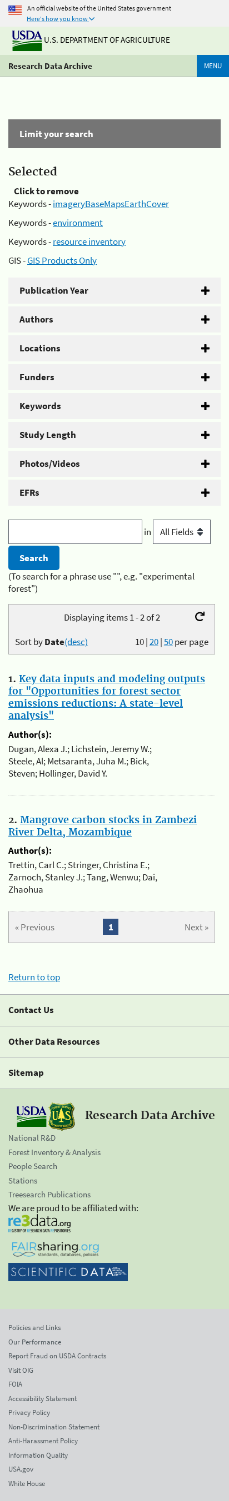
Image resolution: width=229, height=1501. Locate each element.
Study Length (47, 435)
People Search (32, 1166)
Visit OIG (20, 1370)
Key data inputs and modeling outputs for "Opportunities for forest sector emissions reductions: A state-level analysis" (106, 697)
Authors (36, 319)
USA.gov (20, 1469)
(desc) (76, 642)
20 (154, 642)
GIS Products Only (62, 260)
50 (168, 642)
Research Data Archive (50, 66)
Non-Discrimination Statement (53, 1427)
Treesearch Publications (49, 1194)
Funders (36, 377)
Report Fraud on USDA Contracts (57, 1356)
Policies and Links (34, 1327)
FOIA (15, 1384)
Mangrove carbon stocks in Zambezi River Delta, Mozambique (102, 826)
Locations (40, 348)
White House (26, 1483)
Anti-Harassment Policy (43, 1440)
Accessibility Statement (42, 1398)
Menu (213, 65)
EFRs (29, 492)
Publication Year (53, 290)
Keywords (40, 406)
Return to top (34, 977)
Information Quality (38, 1455)
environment (78, 222)
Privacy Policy (29, 1412)
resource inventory (89, 241)
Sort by (51, 642)
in (148, 532)
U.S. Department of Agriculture (106, 39)
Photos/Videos (49, 463)
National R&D (32, 1137)
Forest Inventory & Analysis (54, 1152)
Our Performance (34, 1342)
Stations (22, 1180)
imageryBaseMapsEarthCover (111, 204)
